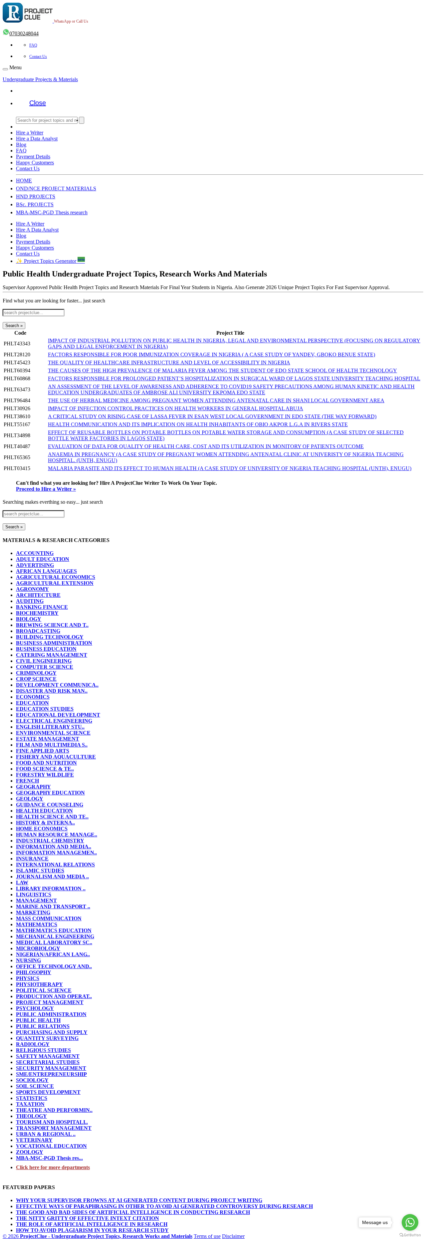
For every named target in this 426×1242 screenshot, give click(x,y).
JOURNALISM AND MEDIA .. (52, 876)
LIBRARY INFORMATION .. (51, 888)
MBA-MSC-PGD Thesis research (52, 212)
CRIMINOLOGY (36, 673)
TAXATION (30, 1104)
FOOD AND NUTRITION (46, 763)
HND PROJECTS (35, 196)
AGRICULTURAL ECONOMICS (55, 577)
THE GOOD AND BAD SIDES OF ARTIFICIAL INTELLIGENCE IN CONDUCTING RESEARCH (133, 1212)
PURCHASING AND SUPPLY (52, 1032)
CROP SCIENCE (36, 679)
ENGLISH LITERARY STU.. (50, 727)
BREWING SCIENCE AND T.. (52, 625)
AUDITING (30, 601)
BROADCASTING (38, 631)
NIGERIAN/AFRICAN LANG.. (53, 954)
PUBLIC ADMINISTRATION (51, 1014)
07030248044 (24, 33)
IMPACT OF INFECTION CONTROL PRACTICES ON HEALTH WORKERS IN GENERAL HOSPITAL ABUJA (175, 408)
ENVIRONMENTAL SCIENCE (53, 733)
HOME (24, 180)
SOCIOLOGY (32, 1080)
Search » (14, 325)
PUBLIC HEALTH (38, 1020)
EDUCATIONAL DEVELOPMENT (58, 715)
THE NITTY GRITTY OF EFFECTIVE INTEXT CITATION (87, 1218)
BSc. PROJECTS (35, 204)
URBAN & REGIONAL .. (46, 1134)
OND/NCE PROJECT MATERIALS (56, 188)
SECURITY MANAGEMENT (51, 1068)
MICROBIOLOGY (38, 948)
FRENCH (27, 781)
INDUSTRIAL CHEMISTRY (50, 840)
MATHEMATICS (36, 924)
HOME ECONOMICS (42, 828)
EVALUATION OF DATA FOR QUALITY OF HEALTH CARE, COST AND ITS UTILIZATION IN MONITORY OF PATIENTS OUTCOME (206, 446)
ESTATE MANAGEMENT (47, 739)
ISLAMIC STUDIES (40, 870)
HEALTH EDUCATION (44, 810)
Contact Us (38, 56)
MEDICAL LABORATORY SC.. (54, 942)
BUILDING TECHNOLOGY (50, 637)
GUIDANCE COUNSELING (49, 804)
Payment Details (33, 156)
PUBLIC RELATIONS (43, 1026)
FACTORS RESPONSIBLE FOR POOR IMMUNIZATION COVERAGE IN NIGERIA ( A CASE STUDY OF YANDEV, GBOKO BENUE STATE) (211, 354)
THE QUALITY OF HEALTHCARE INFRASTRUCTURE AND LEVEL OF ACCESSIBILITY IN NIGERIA (169, 362)
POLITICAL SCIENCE (44, 990)
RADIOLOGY (33, 1044)
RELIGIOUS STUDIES (43, 1050)
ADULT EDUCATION (42, 559)
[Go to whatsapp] (410, 1222)
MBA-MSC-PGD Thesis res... (49, 1158)
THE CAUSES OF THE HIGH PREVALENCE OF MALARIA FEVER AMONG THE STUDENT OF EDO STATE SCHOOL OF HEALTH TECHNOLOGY (222, 370)
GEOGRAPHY (33, 787)
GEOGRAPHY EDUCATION (50, 793)
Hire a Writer (29, 132)
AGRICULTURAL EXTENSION (55, 583)
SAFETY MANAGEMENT (48, 1056)
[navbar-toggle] (5, 69)
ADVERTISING (35, 565)
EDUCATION (32, 703)
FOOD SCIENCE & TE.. (45, 769)
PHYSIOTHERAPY (39, 984)
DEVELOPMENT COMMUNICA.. (57, 685)
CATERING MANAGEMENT (51, 655)
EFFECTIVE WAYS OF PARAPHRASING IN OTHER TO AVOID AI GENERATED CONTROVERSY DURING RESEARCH (164, 1206)
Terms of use (207, 1236)
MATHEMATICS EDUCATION (54, 930)
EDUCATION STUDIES (45, 709)
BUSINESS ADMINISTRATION (54, 643)
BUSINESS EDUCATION (46, 649)
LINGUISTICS (33, 894)
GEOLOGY (29, 798)
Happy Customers (35, 162)
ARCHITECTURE (38, 595)
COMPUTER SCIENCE (44, 667)
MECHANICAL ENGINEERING (55, 936)
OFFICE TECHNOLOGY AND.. (54, 966)
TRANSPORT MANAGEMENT (54, 1128)
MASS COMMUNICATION (49, 918)
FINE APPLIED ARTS (42, 751)
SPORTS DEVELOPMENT (48, 1092)
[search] (81, 120)
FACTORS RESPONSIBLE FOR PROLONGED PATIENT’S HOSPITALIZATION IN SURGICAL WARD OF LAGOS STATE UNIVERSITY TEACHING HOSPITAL (234, 378)
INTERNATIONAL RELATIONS (55, 864)
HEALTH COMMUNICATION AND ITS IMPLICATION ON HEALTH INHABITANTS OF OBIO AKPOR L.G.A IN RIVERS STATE (198, 424)
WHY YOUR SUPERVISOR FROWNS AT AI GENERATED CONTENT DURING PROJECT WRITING (139, 1200)
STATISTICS (31, 1098)
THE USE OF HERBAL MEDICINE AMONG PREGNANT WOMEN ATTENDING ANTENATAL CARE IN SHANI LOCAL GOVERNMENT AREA (216, 400)
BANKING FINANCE (42, 607)
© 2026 (97, 1236)
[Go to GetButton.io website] (410, 1235)
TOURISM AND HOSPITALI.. (52, 1122)
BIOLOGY (28, 619)
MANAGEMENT (36, 900)
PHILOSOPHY (33, 972)
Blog (21, 144)
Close (37, 102)
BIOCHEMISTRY (37, 613)
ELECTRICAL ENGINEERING (54, 721)
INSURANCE (32, 858)
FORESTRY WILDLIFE (45, 775)
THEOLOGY (31, 1116)
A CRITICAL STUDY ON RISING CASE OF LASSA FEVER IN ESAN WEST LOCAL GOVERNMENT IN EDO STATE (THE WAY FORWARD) (212, 416)
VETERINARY (34, 1140)
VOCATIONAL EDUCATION (51, 1146)
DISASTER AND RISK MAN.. (52, 691)
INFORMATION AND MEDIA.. (53, 846)
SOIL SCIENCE (35, 1086)
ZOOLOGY (29, 1152)
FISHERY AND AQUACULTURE (56, 757)
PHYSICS (27, 978)
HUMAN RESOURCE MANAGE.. (56, 834)
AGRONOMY (32, 589)
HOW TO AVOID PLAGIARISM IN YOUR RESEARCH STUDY (92, 1230)
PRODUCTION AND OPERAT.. (54, 996)
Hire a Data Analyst (37, 138)
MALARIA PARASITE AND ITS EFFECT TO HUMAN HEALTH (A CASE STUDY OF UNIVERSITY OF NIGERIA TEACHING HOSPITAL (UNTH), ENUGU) (229, 468)
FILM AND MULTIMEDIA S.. (52, 745)
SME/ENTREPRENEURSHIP (51, 1074)
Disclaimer (233, 1236)
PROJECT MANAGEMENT (50, 1002)
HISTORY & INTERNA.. (45, 822)
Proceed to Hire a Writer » (46, 489)
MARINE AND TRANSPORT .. (53, 906)
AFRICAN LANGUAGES (46, 571)
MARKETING (33, 912)
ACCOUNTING (35, 553)
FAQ (33, 45)
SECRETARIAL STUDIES (48, 1062)
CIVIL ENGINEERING (44, 661)
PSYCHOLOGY (35, 1008)
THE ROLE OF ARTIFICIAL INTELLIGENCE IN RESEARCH (91, 1224)
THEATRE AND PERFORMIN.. (54, 1110)
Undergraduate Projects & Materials (40, 79)
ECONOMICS (33, 697)
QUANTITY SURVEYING (47, 1038)
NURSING (28, 960)
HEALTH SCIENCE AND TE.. (52, 816)
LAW (22, 882)
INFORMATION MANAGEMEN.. (56, 852)
